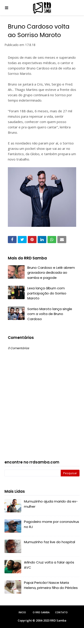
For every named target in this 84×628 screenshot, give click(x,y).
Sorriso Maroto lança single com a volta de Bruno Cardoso (49, 314)
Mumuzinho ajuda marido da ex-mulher (51, 504)
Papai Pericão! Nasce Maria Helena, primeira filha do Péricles (51, 585)
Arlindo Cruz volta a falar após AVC (49, 565)
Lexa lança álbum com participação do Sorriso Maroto (46, 293)
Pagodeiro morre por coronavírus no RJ (51, 524)
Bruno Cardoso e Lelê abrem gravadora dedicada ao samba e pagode (51, 272)
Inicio (22, 612)
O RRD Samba (41, 612)
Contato (61, 612)
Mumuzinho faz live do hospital (49, 542)
